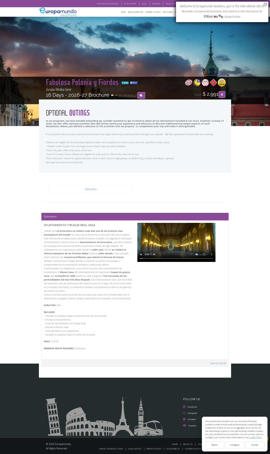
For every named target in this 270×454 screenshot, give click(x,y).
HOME (175, 444)
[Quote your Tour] (222, 94)
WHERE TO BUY (153, 11)
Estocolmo (91, 189)
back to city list (218, 363)
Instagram (192, 413)
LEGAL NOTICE (134, 448)
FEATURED (168, 11)
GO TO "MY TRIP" (130, 3)
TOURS (201, 444)
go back (126, 83)
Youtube (192, 425)
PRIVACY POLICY (154, 448)
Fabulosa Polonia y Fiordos (83, 82)
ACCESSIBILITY (173, 448)
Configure (234, 444)
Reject (215, 444)
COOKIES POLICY (193, 448)
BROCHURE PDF (135, 11)
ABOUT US (188, 444)
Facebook (192, 406)
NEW (123, 11)
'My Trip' (169, 134)
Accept (254, 444)
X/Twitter (192, 419)
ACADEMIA (156, 3)
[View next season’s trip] (112, 95)
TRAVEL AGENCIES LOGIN (175, 3)
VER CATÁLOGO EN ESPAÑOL (107, 3)
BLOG (144, 3)
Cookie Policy (255, 437)
